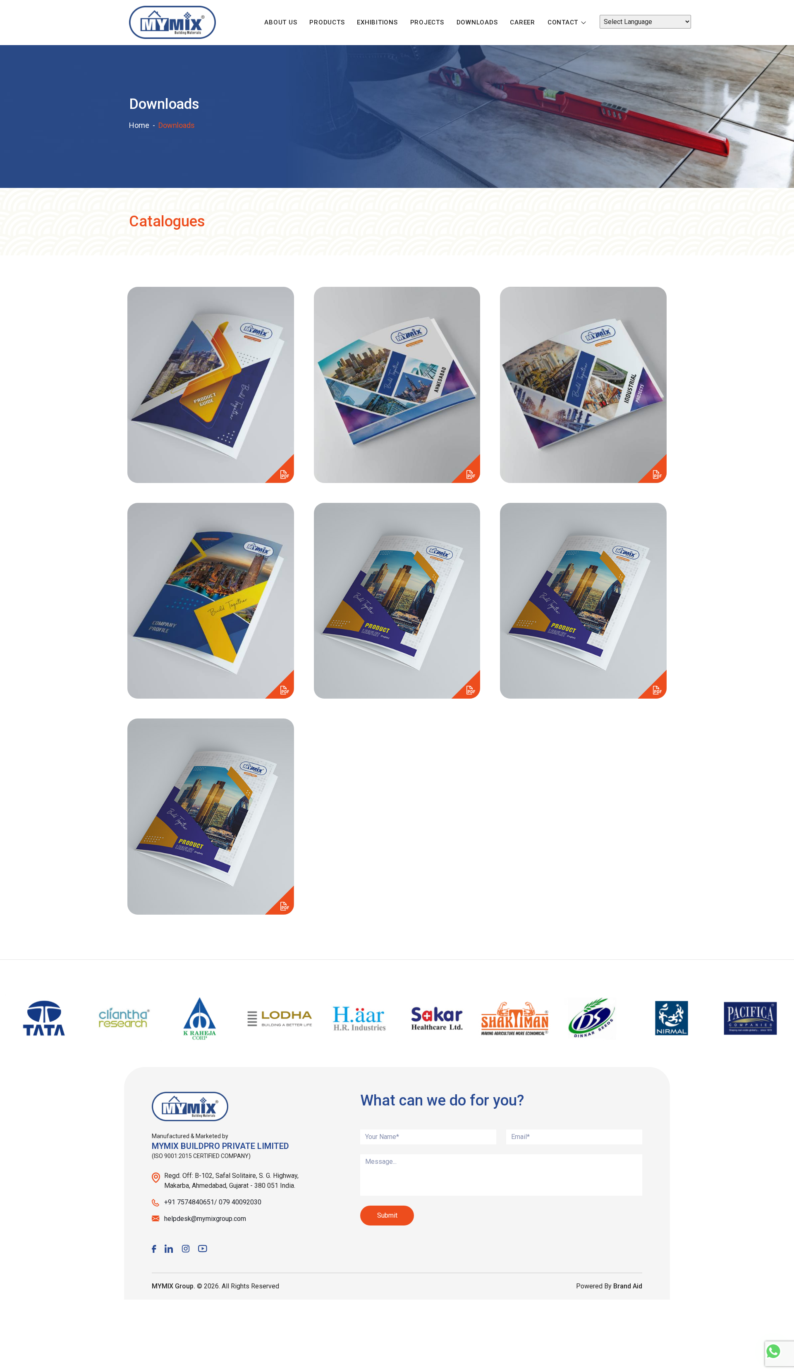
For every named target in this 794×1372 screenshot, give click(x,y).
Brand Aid (627, 1286)
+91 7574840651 (189, 1202)
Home (139, 125)
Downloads (477, 22)
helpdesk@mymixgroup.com (205, 1219)
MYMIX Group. (173, 1286)
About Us (280, 22)
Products (326, 22)
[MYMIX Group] (172, 22)
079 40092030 (240, 1202)
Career (522, 22)
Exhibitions (377, 22)
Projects (427, 22)
